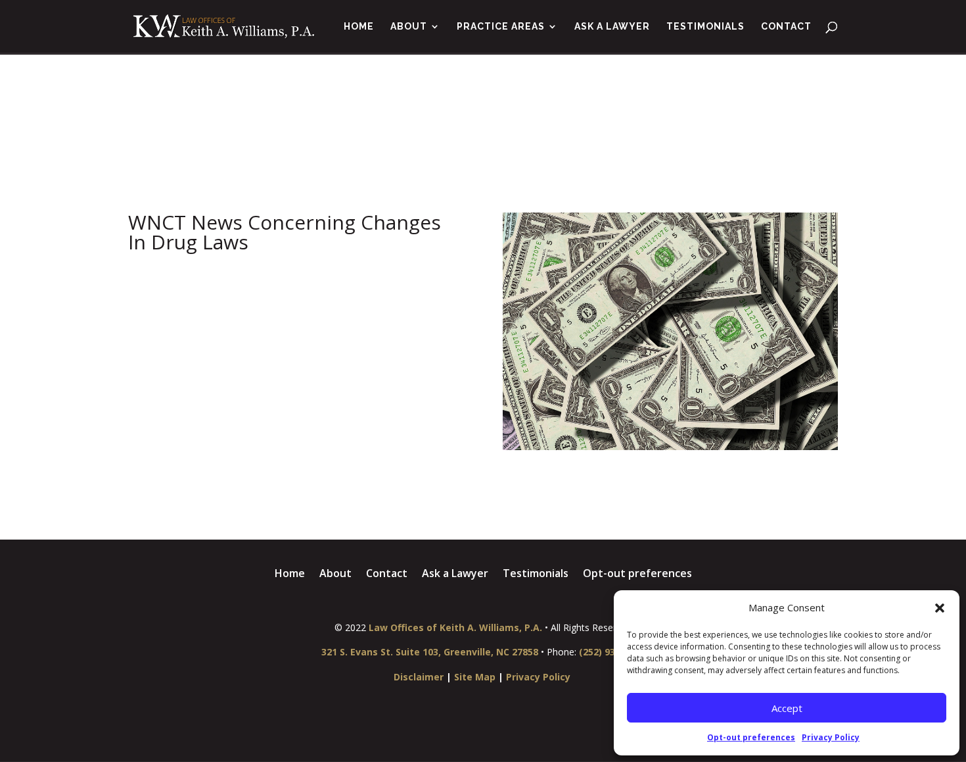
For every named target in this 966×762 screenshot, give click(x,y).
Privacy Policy (831, 737)
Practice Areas (501, 27)
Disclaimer (419, 677)
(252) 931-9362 (612, 652)
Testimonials (705, 27)
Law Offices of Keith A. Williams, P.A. (455, 627)
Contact (786, 27)
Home (359, 27)
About (408, 27)
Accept (786, 708)
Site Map (474, 677)
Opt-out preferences (751, 737)
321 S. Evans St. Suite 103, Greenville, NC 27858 (429, 652)
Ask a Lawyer (612, 27)
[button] (939, 608)
